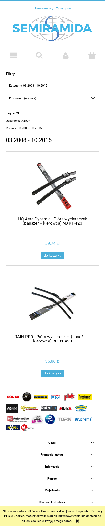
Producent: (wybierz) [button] (22, 98)
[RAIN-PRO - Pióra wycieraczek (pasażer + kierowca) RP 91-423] (52, 303)
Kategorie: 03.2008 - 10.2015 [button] (28, 85)
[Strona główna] (52, 28)
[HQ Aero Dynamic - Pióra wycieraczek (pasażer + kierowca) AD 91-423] (52, 186)
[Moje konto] (65, 55)
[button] (13, 55)
